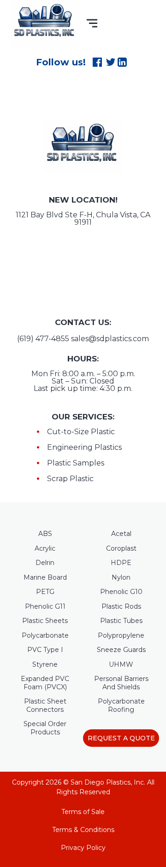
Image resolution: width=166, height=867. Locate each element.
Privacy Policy (83, 848)
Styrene (45, 665)
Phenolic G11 (45, 607)
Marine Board (45, 578)
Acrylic (45, 549)
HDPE (121, 563)
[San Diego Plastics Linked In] (124, 62)
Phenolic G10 (121, 592)
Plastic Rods (121, 607)
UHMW (121, 665)
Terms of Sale (83, 812)
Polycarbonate (45, 636)
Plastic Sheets (45, 621)
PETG (45, 592)
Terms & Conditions (83, 830)
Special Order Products (45, 728)
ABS (45, 534)
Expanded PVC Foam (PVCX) (45, 683)
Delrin (45, 563)
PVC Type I (45, 650)
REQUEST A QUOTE (121, 738)
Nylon (121, 578)
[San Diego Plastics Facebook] (99, 62)
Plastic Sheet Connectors (45, 706)
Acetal (121, 534)
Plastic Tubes (121, 621)
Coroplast (121, 549)
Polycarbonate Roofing (121, 706)
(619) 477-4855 (43, 338)
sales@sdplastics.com (110, 338)
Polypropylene (121, 636)
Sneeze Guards (121, 650)
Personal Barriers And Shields (121, 683)
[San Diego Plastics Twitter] (112, 62)
